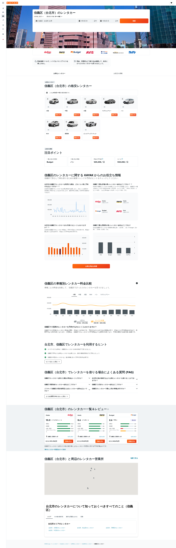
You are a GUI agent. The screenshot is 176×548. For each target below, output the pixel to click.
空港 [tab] (82, 516)
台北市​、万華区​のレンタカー (114, 528)
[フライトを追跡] (3, 29)
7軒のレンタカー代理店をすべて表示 (55, 449)
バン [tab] (96, 294)
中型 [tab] (79, 294)
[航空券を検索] (3, 8)
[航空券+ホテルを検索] (3, 20)
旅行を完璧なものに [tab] (72, 516)
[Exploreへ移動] (3, 25)
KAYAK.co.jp (47, 544)
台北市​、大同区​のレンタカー (57, 528)
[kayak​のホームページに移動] (12, 3)
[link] (91, 266)
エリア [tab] (49, 516)
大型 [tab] (85, 294)
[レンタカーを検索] (3, 16)
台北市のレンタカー (87, 544)
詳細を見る (58, 114)
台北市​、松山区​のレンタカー (85, 528)
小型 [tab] (74, 294)
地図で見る (134, 458)
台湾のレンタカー (75, 544)
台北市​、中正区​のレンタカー (57, 530)
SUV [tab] (90, 294)
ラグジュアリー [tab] (104, 294)
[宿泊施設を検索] (3, 12)
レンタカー (55, 544)
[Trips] (3, 34)
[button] (3, 3)
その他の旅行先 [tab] (58, 516)
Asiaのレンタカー (64, 544)
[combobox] (39, 16)
